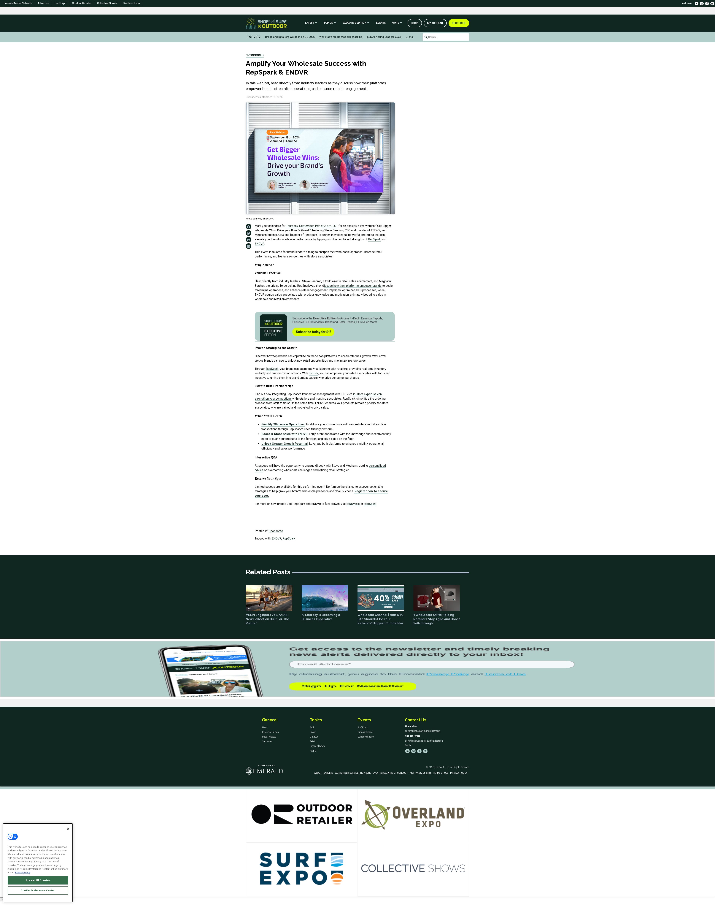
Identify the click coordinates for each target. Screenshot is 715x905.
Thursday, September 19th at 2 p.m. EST (311, 226)
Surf (312, 727)
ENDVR (259, 244)
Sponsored (255, 55)
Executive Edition (354, 22)
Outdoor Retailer (81, 3)
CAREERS (328, 773)
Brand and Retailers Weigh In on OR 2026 (290, 36)
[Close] (68, 829)
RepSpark (374, 239)
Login (415, 23)
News (265, 727)
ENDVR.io (353, 504)
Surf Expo (60, 3)
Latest (309, 22)
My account (435, 23)
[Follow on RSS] (712, 3)
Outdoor (314, 737)
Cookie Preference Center (38, 890)
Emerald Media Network (18, 3)
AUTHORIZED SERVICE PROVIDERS (353, 773)
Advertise (43, 3)
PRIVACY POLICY (458, 773)
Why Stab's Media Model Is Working (340, 36)
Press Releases (269, 737)
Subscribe (459, 23)
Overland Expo (131, 3)
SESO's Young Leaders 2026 (384, 36)
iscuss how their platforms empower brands (353, 285)
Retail (312, 741)
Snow (312, 732)
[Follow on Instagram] (702, 3)
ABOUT (318, 773)
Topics (328, 22)
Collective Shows (107, 3)
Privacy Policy (22, 872)
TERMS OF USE (440, 773)
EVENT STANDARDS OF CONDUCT (390, 773)
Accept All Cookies (38, 880)
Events (381, 22)
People (313, 751)
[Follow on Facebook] (707, 3)
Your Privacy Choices (420, 773)
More (395, 22)
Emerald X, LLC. (442, 767)
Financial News (317, 746)
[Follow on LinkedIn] (696, 3)
